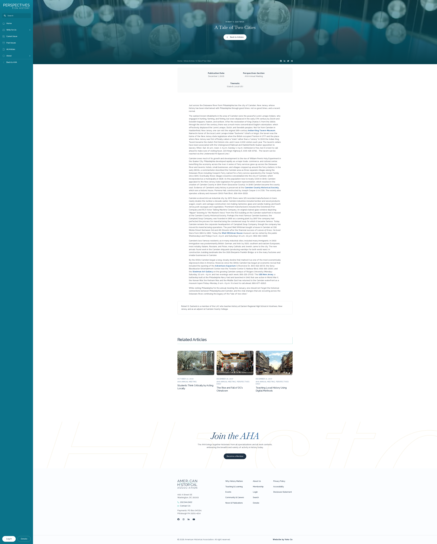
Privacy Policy (279, 481)
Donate (24, 539)
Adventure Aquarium (225, 266)
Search (256, 497)
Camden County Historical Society (262, 188)
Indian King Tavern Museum (261, 130)
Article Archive (189, 61)
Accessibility (278, 487)
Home (179, 61)
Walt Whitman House (232, 233)
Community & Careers (234, 497)
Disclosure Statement (282, 492)
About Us (257, 481)
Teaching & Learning (234, 487)
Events (228, 492)
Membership (258, 487)
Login (255, 492)
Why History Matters (234, 481)
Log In (9, 539)
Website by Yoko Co (283, 539)
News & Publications (234, 503)
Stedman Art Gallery (203, 272)
